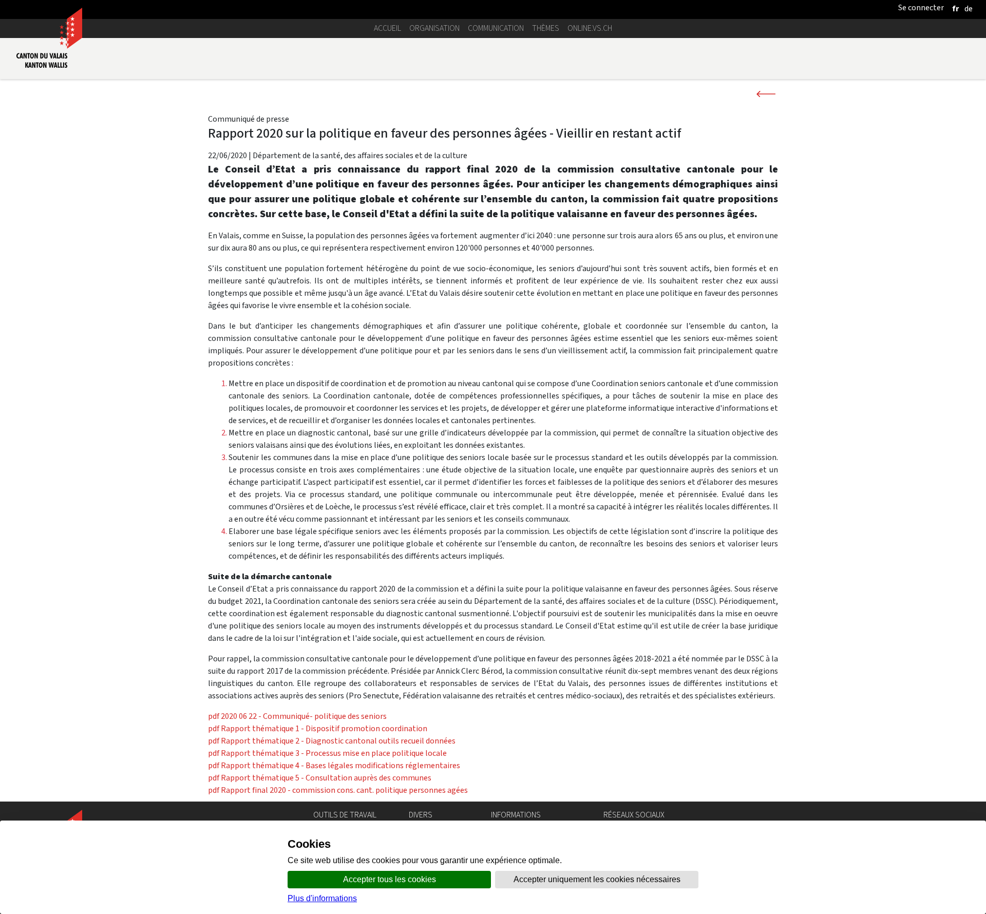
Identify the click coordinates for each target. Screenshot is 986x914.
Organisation (434, 28)
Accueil (387, 28)
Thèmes (545, 28)
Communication (496, 28)
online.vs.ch (589, 28)
